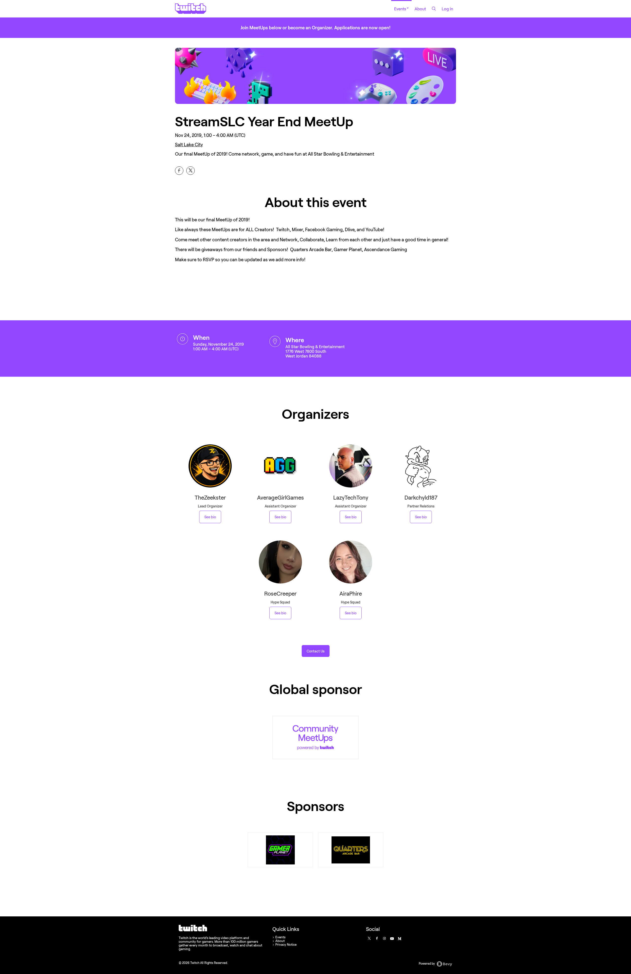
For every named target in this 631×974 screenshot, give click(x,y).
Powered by (427, 963)
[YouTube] (391, 938)
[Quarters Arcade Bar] (351, 849)
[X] (369, 938)
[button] (316, 651)
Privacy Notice (286, 944)
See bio (210, 517)
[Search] (434, 8)
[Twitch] (315, 737)
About (420, 8)
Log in (447, 8)
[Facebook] (376, 938)
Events (400, 8)
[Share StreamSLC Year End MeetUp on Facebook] (179, 170)
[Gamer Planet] (280, 849)
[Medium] (399, 938)
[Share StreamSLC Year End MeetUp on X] (190, 170)
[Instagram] (384, 938)
